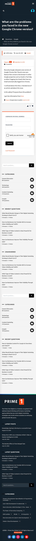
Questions (9, 39)
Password (9, 125)
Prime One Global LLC (14, 530)
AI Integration (26, 514)
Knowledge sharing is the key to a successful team (16, 428)
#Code (16, 514)
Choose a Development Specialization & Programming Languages (17, 499)
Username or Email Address (15, 116)
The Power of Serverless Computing (13, 510)
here (22, 96)
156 (10, 62)
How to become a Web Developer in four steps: (17, 507)
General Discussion (7, 178)
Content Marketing (7, 192)
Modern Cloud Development (11, 521)
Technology (5, 185)
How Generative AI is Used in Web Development (17, 517)
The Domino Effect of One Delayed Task (13, 443)
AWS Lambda (7, 514)
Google (16, 39)
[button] (32, 11)
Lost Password (10, 150)
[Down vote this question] (32, 105)
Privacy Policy (18, 532)
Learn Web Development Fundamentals (14, 503)
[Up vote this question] (27, 105)
